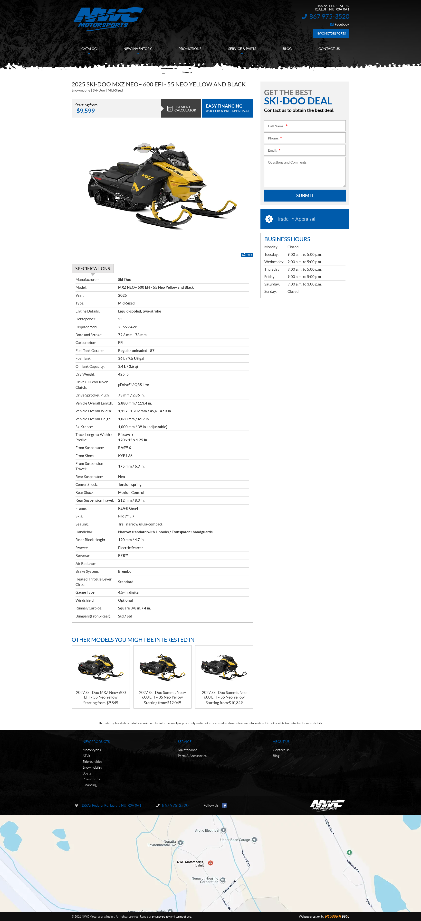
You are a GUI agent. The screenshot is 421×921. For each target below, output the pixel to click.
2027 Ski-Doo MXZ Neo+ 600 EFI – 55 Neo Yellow (101, 694)
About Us (281, 742)
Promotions (91, 779)
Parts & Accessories (192, 756)
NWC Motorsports (331, 33)
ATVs (86, 756)
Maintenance (187, 750)
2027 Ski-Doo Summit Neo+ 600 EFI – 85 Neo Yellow (162, 694)
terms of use (183, 916)
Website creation (310, 916)
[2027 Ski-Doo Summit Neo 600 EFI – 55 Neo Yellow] (224, 668)
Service (184, 742)
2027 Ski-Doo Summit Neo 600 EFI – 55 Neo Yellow (224, 694)
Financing (90, 785)
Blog (276, 756)
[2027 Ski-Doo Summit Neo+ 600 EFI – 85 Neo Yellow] (162, 668)
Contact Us (281, 750)
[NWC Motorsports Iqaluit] (108, 18)
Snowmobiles (92, 767)
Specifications (92, 268)
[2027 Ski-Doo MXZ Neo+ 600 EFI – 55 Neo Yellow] (101, 668)
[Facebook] (224, 805)
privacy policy (161, 916)
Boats (87, 773)
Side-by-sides (92, 762)
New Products (96, 742)
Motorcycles (92, 750)
